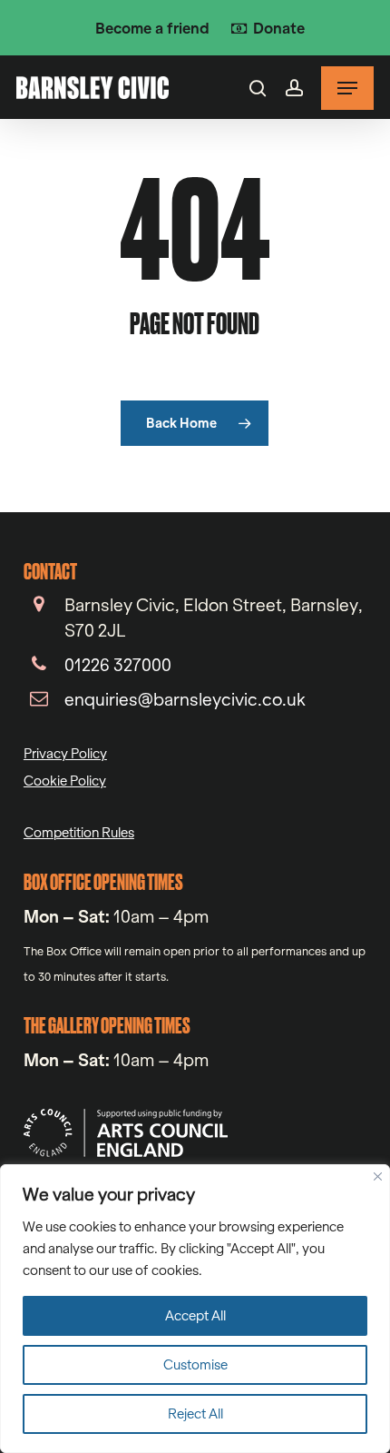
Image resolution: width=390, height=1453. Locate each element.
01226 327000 (117, 665)
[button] (347, 88)
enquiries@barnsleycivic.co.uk (185, 699)
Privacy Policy (65, 753)
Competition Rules (79, 832)
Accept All (195, 1315)
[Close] (378, 1176)
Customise (195, 1364)
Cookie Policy (65, 780)
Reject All (195, 1413)
